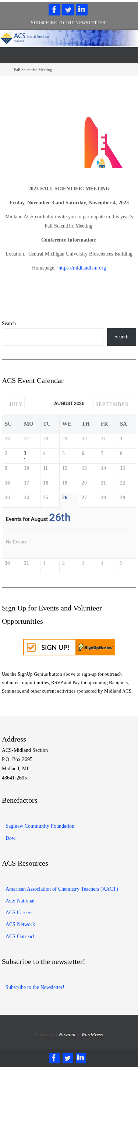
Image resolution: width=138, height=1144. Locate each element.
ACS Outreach (21, 934)
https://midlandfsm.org (82, 268)
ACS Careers (19, 910)
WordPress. (92, 1032)
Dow (10, 835)
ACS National (20, 898)
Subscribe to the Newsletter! (69, 22)
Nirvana (67, 1032)
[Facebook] (54, 9)
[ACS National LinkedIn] (82, 9)
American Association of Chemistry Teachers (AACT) (62, 886)
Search (9, 323)
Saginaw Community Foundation (40, 824)
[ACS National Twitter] (68, 9)
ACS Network (20, 922)
